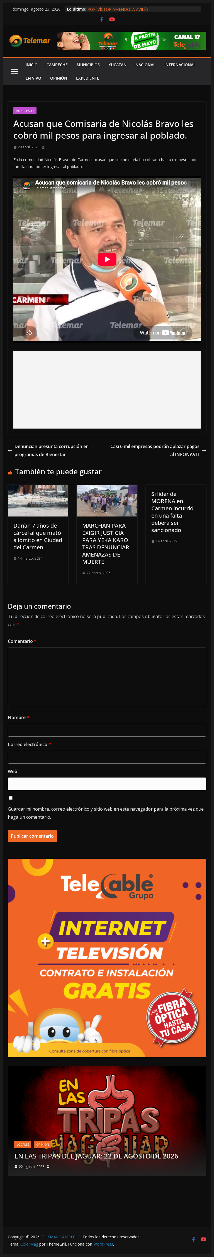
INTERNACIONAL (180, 64)
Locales (23, 1145)
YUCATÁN (118, 64)
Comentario (22, 641)
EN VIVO (33, 78)
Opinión (42, 1145)
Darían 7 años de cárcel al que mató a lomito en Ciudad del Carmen (37, 536)
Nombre (18, 717)
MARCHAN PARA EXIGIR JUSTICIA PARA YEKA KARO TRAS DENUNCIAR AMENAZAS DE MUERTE (105, 543)
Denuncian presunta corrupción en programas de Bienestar (51, 450)
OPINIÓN (58, 78)
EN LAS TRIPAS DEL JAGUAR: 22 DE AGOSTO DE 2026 (96, 1155)
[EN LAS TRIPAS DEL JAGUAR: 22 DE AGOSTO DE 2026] (107, 1069)
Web (12, 771)
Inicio (32, 64)
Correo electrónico (29, 744)
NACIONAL (145, 64)
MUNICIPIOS (88, 64)
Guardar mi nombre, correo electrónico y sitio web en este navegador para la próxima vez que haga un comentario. (106, 813)
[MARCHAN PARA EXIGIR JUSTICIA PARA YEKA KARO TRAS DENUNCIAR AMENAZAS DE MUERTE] (107, 489)
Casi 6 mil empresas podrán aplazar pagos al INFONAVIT (155, 450)
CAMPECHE (57, 64)
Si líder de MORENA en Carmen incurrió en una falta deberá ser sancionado (172, 512)
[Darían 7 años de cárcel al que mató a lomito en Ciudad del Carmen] (38, 489)
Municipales (25, 111)
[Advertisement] (107, 390)
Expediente (87, 78)
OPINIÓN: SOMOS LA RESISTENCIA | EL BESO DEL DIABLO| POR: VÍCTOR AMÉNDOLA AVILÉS (143, 11)
